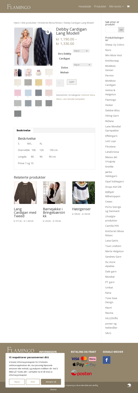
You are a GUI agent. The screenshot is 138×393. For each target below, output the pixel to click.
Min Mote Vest (113, 55)
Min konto (115, 6)
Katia (108, 292)
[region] (35, 370)
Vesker (109, 105)
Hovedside (85, 6)
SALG (108, 333)
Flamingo (110, 99)
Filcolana (110, 146)
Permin (109, 75)
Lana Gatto (111, 240)
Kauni (108, 307)
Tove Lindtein (113, 246)
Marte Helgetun (114, 251)
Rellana (109, 121)
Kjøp (71, 81)
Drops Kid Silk (113, 186)
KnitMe (109, 166)
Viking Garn (112, 115)
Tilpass (17, 381)
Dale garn (110, 271)
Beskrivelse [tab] (23, 130)
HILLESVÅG (111, 318)
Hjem (17, 22)
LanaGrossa (112, 151)
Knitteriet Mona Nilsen (50, 22)
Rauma (109, 312)
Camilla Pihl (112, 225)
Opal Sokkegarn (114, 181)
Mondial (110, 276)
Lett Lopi (110, 141)
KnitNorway (112, 60)
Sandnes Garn (113, 256)
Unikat (109, 287)
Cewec (109, 201)
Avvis (33, 381)
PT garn (109, 282)
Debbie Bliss (112, 110)
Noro (108, 50)
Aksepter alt (51, 381)
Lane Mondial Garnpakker (74, 99)
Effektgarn (111, 135)
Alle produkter (29, 22)
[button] (48, 32)
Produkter (100, 6)
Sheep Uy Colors (114, 44)
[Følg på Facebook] (106, 360)
